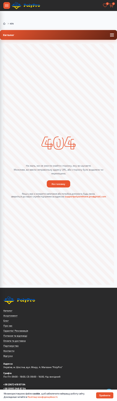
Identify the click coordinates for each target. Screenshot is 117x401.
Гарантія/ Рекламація (15, 330)
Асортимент (10, 315)
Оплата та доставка (14, 340)
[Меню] (6, 5)
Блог (6, 320)
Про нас (7, 325)
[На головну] (26, 5)
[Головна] (4, 23)
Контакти (8, 350)
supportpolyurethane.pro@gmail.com (85, 196)
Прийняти (104, 395)
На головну (58, 183)
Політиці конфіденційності (42, 397)
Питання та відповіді (15, 335)
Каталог (7, 310)
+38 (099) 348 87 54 (14, 388)
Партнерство (11, 345)
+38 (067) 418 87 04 (14, 384)
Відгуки (8, 355)
